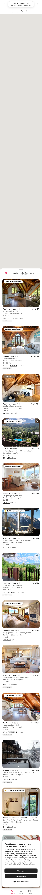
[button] (14, 318)
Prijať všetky (21, 871)
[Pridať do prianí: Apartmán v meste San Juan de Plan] (36, 790)
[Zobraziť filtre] (37, 4)
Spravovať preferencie (21, 882)
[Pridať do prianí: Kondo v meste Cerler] (36, 329)
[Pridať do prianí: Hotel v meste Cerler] (36, 837)
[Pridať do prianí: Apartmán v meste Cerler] (36, 281)
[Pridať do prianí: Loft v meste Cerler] (36, 421)
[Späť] (4, 4)
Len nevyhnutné (21, 876)
